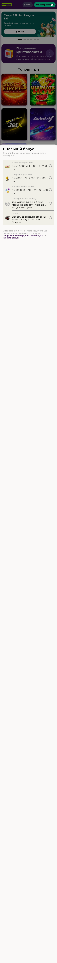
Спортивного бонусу (14, 235)
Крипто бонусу (11, 237)
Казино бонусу (35, 235)
